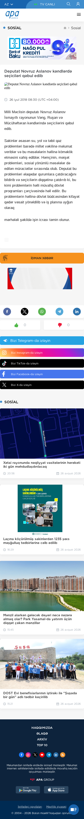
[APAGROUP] (42, 780)
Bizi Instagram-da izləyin (26, 352)
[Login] (78, 4)
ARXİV (42, 739)
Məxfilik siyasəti (56, 806)
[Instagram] (28, 755)
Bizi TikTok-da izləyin (24, 363)
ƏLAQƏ (42, 733)
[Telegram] (48, 755)
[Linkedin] (55, 755)
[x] (35, 755)
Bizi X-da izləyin (21, 385)
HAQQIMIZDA (42, 727)
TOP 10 (42, 745)
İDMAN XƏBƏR (42, 258)
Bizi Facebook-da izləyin (27, 374)
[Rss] (62, 755)
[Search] (68, 4)
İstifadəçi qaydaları (30, 806)
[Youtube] (42, 755)
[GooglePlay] (28, 790)
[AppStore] (56, 790)
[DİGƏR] (78, 15)
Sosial (76, 28)
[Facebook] (21, 755)
